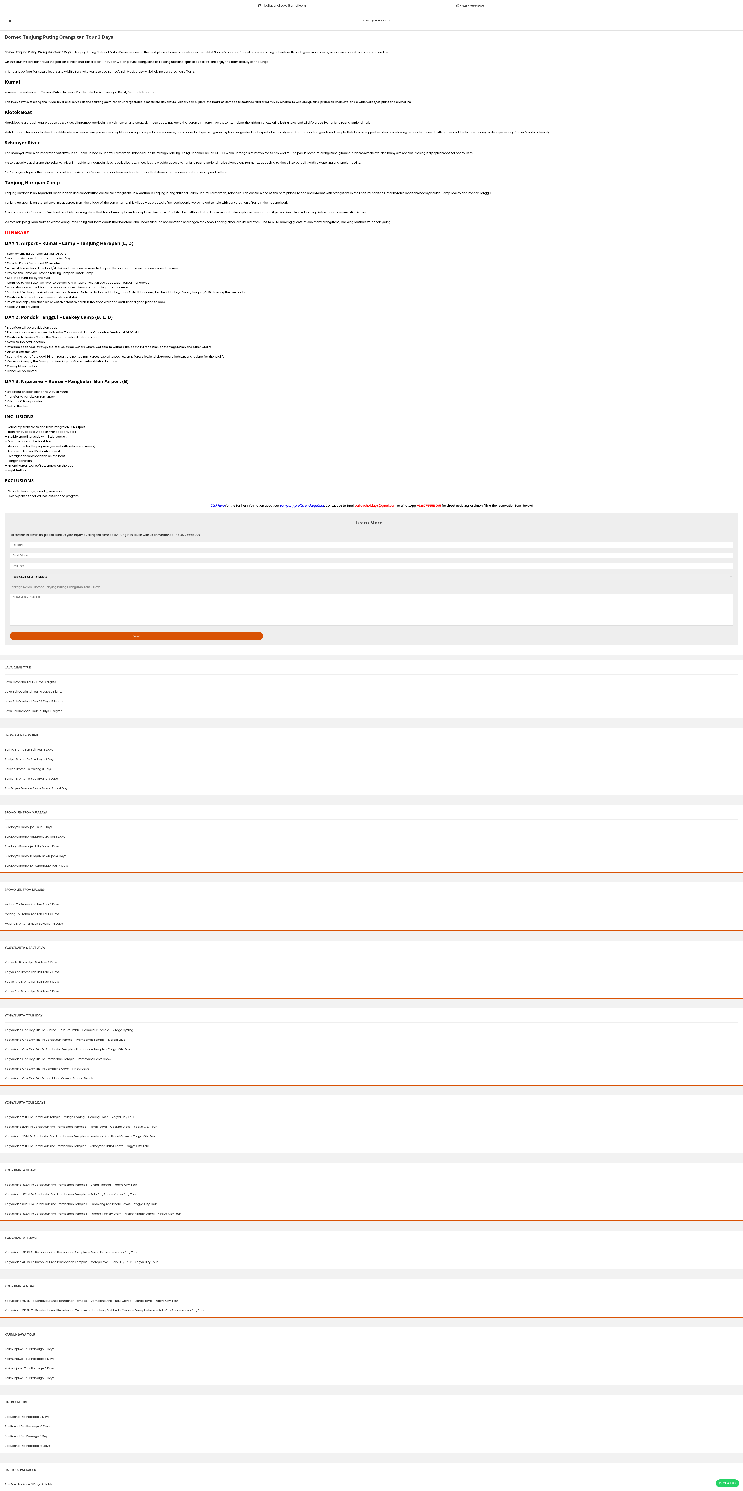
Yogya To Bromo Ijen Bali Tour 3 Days (31, 962)
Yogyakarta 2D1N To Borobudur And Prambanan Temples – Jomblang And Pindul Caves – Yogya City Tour (80, 1136)
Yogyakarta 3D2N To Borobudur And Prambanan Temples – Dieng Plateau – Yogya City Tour (71, 1185)
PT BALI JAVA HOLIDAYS (376, 20)
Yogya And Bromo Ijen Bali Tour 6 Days (32, 991)
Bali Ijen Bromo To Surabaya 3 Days (30, 759)
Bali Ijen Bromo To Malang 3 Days (28, 769)
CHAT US (729, 1483)
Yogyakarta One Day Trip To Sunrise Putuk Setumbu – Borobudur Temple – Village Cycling (69, 1030)
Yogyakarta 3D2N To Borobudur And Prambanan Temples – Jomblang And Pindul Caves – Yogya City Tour (81, 1204)
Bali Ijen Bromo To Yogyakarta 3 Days (31, 779)
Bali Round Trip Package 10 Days (27, 1426)
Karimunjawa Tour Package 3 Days (29, 1349)
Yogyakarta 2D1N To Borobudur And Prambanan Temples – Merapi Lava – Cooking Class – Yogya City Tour (81, 1127)
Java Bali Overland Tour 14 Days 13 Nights (34, 701)
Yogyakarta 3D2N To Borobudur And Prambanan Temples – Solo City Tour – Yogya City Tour (70, 1194)
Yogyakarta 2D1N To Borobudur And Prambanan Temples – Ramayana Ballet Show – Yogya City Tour (77, 1146)
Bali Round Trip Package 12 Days (27, 1446)
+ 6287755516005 (472, 5)
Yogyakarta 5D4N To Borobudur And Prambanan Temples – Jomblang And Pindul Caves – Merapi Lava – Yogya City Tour (91, 1301)
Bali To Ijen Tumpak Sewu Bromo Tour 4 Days (37, 788)
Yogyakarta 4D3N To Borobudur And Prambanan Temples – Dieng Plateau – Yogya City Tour (71, 1252)
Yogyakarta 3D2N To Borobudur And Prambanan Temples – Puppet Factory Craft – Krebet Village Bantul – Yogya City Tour (93, 1214)
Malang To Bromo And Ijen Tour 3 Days (32, 914)
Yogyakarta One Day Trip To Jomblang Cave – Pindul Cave (47, 1069)
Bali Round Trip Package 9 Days (27, 1417)
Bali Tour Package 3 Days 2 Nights (29, 1484)
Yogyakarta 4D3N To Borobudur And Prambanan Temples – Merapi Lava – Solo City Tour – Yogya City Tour (81, 1262)
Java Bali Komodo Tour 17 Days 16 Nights (33, 711)
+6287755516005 (188, 535)
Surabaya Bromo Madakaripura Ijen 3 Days (35, 837)
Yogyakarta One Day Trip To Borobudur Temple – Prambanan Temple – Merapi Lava (65, 1040)
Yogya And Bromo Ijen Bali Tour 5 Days (32, 982)
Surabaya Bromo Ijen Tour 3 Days (28, 827)
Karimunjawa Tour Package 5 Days (29, 1368)
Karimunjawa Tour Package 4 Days (29, 1359)
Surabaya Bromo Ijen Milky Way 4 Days (32, 846)
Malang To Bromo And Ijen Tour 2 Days (32, 904)
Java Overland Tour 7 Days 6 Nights (30, 682)
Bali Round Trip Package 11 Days (27, 1436)
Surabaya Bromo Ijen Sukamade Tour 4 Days (36, 866)
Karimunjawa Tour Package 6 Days (29, 1378)
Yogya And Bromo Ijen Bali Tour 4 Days (32, 972)
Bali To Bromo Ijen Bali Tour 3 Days (29, 750)
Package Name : (21, 587)
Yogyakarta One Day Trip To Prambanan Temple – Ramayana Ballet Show (58, 1059)
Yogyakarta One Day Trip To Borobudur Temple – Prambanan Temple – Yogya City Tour (68, 1049)
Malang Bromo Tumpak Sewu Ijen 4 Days (34, 924)
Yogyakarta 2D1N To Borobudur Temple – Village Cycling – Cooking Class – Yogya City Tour (69, 1117)
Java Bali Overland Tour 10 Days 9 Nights (33, 692)
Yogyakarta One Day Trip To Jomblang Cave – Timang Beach (49, 1078)
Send (136, 636)
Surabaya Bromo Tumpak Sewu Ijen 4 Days (35, 856)
